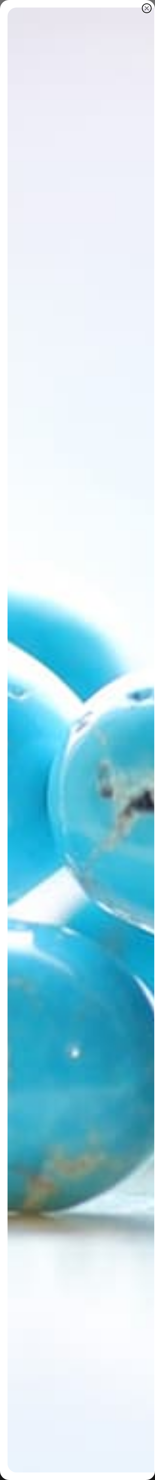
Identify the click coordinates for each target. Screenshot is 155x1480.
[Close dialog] (146, 8)
